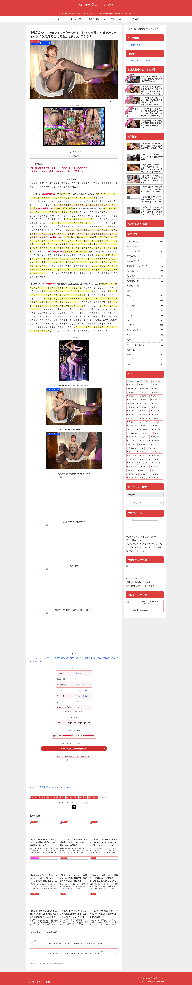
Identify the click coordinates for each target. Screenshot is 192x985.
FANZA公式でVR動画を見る (74, 749)
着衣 (63, 797)
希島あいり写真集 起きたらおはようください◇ (51, 787)
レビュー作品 (36, 797)
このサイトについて (145, 978)
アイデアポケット (83, 690)
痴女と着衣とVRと (139, 45)
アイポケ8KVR (82, 696)
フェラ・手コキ (73, 797)
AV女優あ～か (48, 797)
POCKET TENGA (134, 579)
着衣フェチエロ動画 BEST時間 (144, 61)
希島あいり (80, 673)
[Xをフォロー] (74, 807)
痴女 (57, 797)
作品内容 (75, 156)
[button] (161, 503)
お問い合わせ (159, 978)
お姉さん (84, 797)
